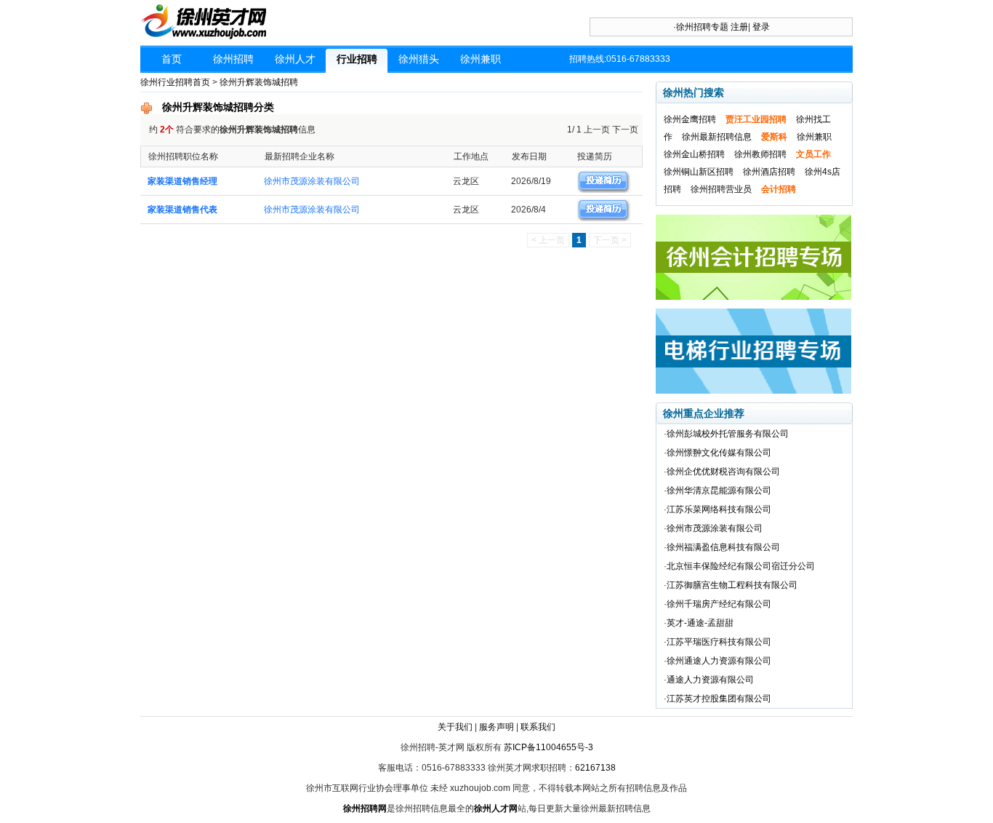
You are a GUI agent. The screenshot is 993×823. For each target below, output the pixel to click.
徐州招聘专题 (702, 27)
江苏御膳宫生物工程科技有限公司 (732, 585)
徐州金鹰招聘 (690, 119)
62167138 (595, 768)
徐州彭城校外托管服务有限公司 (728, 434)
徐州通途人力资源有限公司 (719, 661)
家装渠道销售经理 (182, 181)
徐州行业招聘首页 (175, 82)
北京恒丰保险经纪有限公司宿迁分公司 (741, 566)
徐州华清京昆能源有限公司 (719, 490)
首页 (171, 59)
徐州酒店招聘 (769, 172)
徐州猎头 (418, 59)
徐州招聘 (233, 59)
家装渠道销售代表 (182, 209)
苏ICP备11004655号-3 (548, 747)
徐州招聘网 (365, 808)
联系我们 (537, 727)
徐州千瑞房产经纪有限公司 (719, 604)
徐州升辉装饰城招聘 (259, 82)
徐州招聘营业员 (721, 189)
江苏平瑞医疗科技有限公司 (719, 642)
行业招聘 (357, 59)
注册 (739, 27)
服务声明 (496, 727)
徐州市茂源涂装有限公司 (312, 181)
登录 (761, 27)
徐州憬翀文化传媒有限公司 (719, 453)
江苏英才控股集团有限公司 (719, 698)
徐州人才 (295, 59)
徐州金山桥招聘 (694, 154)
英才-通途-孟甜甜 (700, 623)
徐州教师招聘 (760, 154)
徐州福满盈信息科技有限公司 (723, 547)
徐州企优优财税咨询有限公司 (723, 471)
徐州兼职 (480, 59)
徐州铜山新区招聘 (698, 172)
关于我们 (455, 727)
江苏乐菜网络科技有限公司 (719, 509)
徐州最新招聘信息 (717, 137)
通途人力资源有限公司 (710, 680)
